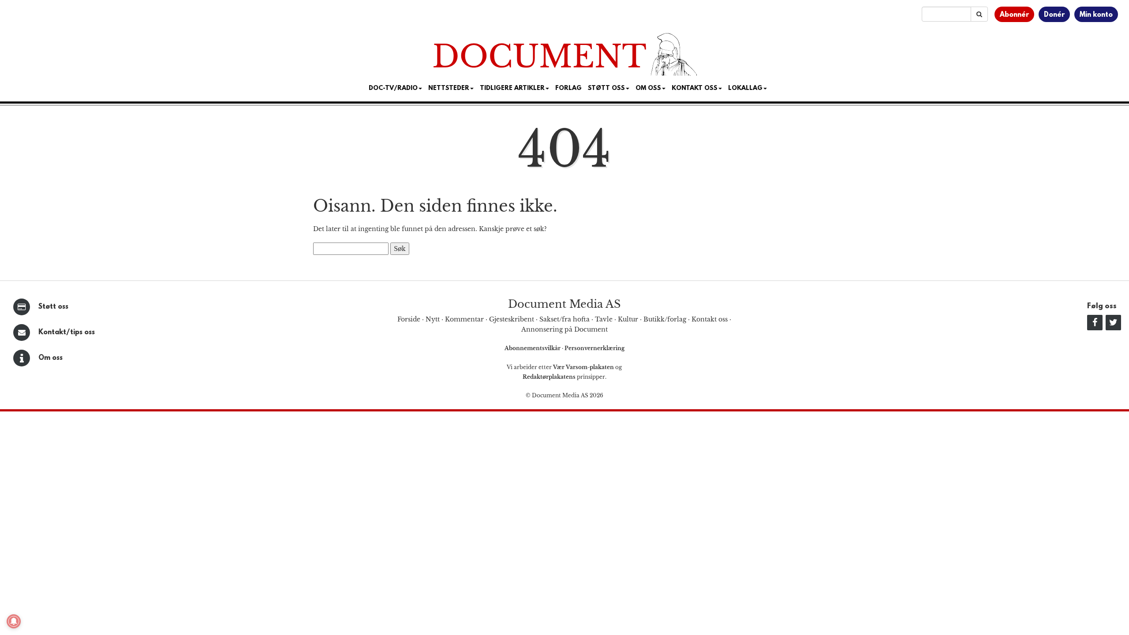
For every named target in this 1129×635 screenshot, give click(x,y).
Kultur (628, 319)
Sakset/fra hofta (564, 319)
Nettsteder (448, 88)
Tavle (604, 319)
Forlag (568, 88)
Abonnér (1014, 15)
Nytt (433, 319)
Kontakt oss (695, 88)
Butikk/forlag (664, 319)
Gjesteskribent (511, 319)
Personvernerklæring (594, 348)
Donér (1054, 15)
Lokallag (745, 88)
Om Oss (648, 88)
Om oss (50, 358)
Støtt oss (53, 307)
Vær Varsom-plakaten (583, 367)
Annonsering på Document (564, 329)
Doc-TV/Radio (393, 88)
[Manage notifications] (14, 621)
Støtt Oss (606, 88)
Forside (408, 319)
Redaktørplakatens (549, 377)
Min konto (1096, 15)
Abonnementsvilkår (533, 348)
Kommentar (464, 319)
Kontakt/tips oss (66, 332)
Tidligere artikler (512, 88)
